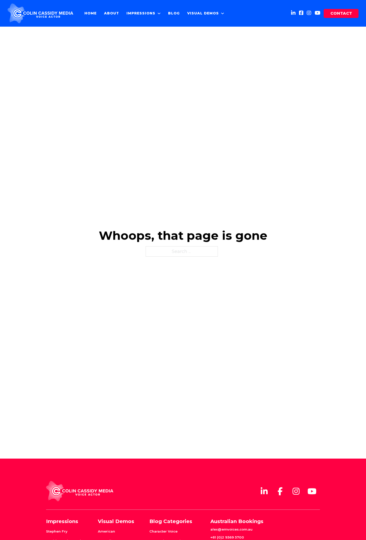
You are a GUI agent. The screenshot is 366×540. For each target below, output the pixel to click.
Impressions (140, 13)
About (111, 13)
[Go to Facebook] (301, 13)
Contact (341, 13)
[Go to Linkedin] (293, 13)
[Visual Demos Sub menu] (222, 13)
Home (90, 13)
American (106, 531)
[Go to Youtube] (317, 13)
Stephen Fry (56, 531)
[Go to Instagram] (309, 13)
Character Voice (163, 531)
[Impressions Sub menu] (159, 13)
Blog (174, 13)
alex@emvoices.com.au (231, 529)
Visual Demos (203, 13)
